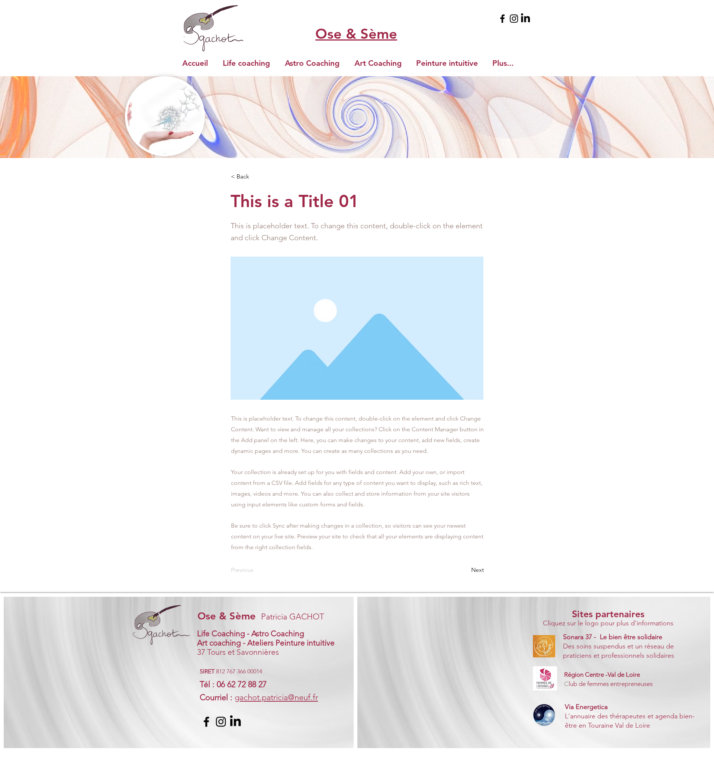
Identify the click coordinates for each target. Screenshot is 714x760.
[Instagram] (514, 18)
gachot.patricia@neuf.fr (276, 697)
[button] (255, 176)
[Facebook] (502, 18)
